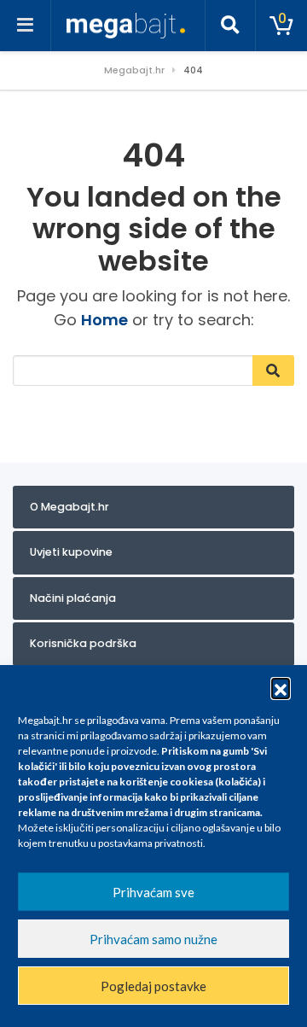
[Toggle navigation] (25, 25)
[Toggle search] (230, 25)
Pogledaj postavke (153, 986)
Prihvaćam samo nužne (153, 939)
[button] (280, 687)
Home (104, 319)
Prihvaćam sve (153, 892)
